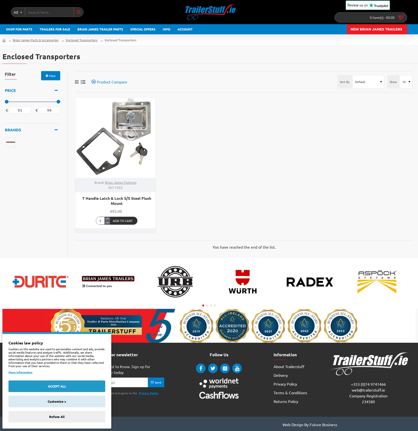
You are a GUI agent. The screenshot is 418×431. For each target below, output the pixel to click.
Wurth (243, 298)
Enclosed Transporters (81, 40)
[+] (107, 219)
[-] (107, 223)
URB (175, 298)
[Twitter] (213, 368)
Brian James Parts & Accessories (36, 40)
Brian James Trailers (108, 298)
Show (393, 82)
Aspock (377, 298)
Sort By (345, 82)
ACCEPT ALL (57, 386)
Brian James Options (120, 182)
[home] (4, 40)
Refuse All (57, 417)
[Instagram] (225, 368)
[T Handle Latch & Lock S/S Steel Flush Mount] (115, 137)
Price (10, 90)
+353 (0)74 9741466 (368, 384)
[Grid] (76, 82)
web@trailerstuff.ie (368, 389)
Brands (13, 129)
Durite (41, 298)
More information (20, 372)
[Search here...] (78, 12)
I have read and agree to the (128, 393)
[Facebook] (201, 368)
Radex (310, 298)
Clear (52, 76)
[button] (123, 221)
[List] (83, 82)
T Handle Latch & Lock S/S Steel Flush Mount (116, 201)
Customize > (57, 401)
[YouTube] (237, 368)
